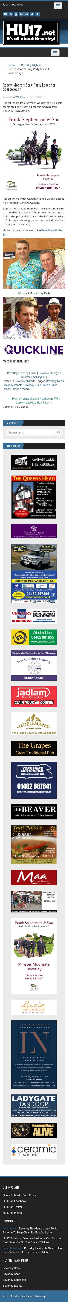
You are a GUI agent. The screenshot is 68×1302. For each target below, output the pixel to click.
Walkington (39, 377)
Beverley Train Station (37, 385)
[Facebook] (37, 14)
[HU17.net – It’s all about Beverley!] (31, 32)
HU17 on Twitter (12, 1207)
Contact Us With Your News (19, 1195)
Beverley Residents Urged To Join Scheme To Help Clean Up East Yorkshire (31, 1230)
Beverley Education (14, 1280)
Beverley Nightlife (31, 65)
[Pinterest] (26, 14)
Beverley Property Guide (21, 373)
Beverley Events (12, 1285)
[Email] (5, 14)
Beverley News (55, 381)
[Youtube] (16, 14)
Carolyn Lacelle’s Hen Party (34, 402)
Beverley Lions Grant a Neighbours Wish (34, 398)
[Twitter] (32, 14)
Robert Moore (21, 389)
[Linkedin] (21, 14)
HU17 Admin (19, 97)
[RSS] (10, 14)
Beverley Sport (11, 1274)
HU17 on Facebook (14, 1201)
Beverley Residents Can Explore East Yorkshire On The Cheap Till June (32, 1240)
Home (11, 65)
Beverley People (12, 385)
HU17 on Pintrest (13, 1213)
